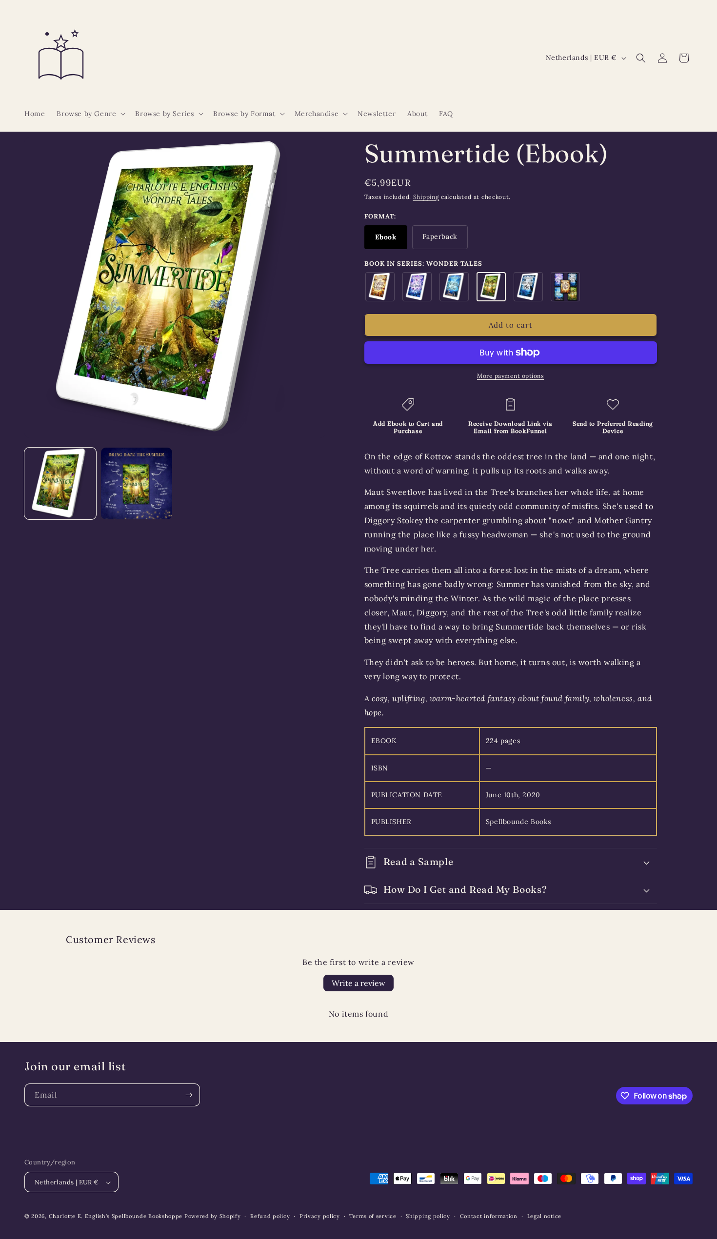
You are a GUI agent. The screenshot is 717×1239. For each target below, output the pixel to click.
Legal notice (544, 1216)
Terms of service (372, 1216)
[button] (90, 113)
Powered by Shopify (212, 1216)
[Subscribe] (188, 1094)
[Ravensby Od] (528, 286)
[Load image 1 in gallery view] (60, 483)
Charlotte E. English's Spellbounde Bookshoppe (116, 1216)
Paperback (440, 236)
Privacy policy (319, 1216)
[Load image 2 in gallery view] (137, 483)
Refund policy (270, 1216)
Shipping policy (428, 1216)
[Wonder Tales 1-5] (565, 286)
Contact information (489, 1216)
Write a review (358, 983)
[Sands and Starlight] (454, 286)
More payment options (510, 375)
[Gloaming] (417, 286)
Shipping (426, 196)
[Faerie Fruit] (380, 286)
